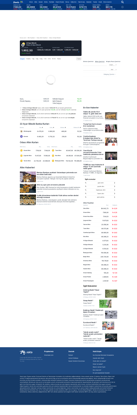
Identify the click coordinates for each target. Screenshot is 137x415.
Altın (35, 2)
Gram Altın (27, 150)
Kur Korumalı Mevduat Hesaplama (103, 355)
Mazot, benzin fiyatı (99, 367)
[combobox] (113, 64)
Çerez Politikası (73, 358)
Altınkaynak (27, 131)
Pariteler (51, 2)
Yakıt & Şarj (81, 2)
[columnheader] (37, 128)
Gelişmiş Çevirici (109, 74)
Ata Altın (58, 155)
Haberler (88, 2)
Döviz (31, 2)
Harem (41, 2)
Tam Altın (58, 150)
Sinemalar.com (48, 355)
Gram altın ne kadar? (99, 361)
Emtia (46, 2)
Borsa (67, 2)
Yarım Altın (27, 161)
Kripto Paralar (60, 2)
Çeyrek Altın (28, 155)
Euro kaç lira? (97, 370)
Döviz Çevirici (107, 2)
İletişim (70, 355)
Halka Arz (73, 2)
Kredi (100, 2)
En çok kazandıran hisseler (101, 373)
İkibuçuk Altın (59, 161)
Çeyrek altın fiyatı (98, 358)
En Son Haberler (91, 107)
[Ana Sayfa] (18, 2)
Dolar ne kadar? (98, 364)
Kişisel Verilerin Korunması (76, 361)
